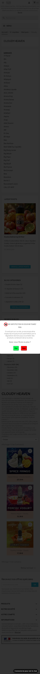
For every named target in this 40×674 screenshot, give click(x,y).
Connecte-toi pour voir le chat (26, 671)
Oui (16, 348)
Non (24, 348)
